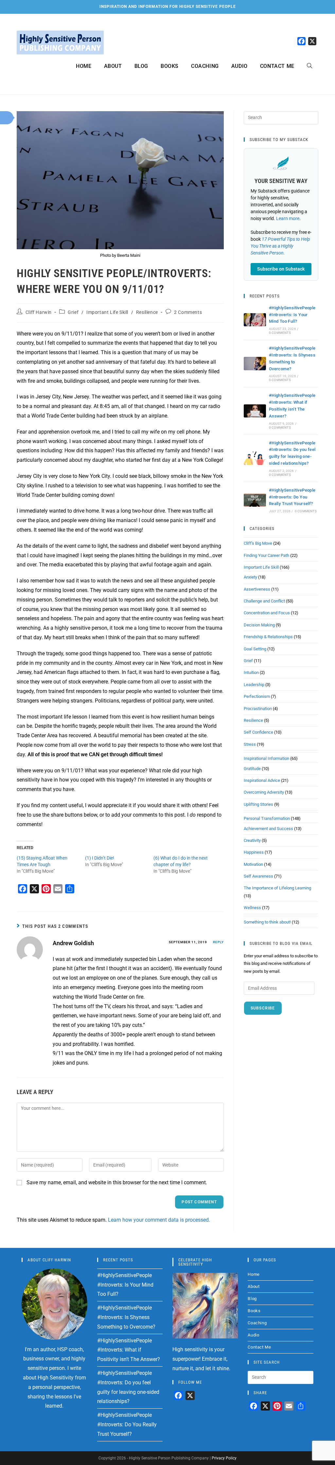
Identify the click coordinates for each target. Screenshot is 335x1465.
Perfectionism (257, 696)
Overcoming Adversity (264, 792)
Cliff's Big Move (258, 543)
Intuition (251, 672)
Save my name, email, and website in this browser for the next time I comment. (116, 1182)
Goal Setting (255, 648)
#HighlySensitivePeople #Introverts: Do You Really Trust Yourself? (292, 497)
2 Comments (188, 312)
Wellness (252, 907)
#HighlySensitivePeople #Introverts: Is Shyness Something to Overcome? (126, 1317)
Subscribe (263, 1008)
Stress (250, 744)
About (253, 1286)
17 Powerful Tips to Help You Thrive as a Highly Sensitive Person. (280, 245)
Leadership (254, 684)
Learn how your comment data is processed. (159, 1220)
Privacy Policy (224, 1458)
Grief (73, 312)
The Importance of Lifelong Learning (277, 887)
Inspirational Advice (262, 780)
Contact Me (259, 1347)
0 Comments (280, 333)
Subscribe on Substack (281, 269)
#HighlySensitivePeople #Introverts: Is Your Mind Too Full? (292, 314)
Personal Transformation (267, 818)
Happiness (254, 852)
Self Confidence (258, 732)
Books (254, 1310)
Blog (252, 1298)
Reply (218, 942)
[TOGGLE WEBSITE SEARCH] (309, 66)
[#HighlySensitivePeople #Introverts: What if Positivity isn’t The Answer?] (255, 411)
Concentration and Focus (267, 612)
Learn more (287, 218)
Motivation (253, 864)
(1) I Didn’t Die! (99, 858)
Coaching (257, 1322)
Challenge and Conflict (264, 601)
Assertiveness (257, 589)
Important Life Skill (107, 312)
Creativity (252, 840)
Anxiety (250, 577)
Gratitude (252, 768)
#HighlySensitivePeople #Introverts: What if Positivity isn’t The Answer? (128, 1350)
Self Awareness (258, 876)
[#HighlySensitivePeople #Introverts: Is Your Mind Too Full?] (255, 320)
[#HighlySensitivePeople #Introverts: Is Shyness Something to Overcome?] (255, 363)
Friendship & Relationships (268, 636)
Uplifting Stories (258, 804)
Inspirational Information (266, 758)
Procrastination (258, 708)
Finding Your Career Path (266, 555)
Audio (253, 1335)
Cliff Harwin (39, 312)
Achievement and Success (268, 828)
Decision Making (259, 624)
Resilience (147, 312)
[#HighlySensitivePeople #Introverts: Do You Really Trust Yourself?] (255, 500)
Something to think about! (267, 922)
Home (253, 1274)
